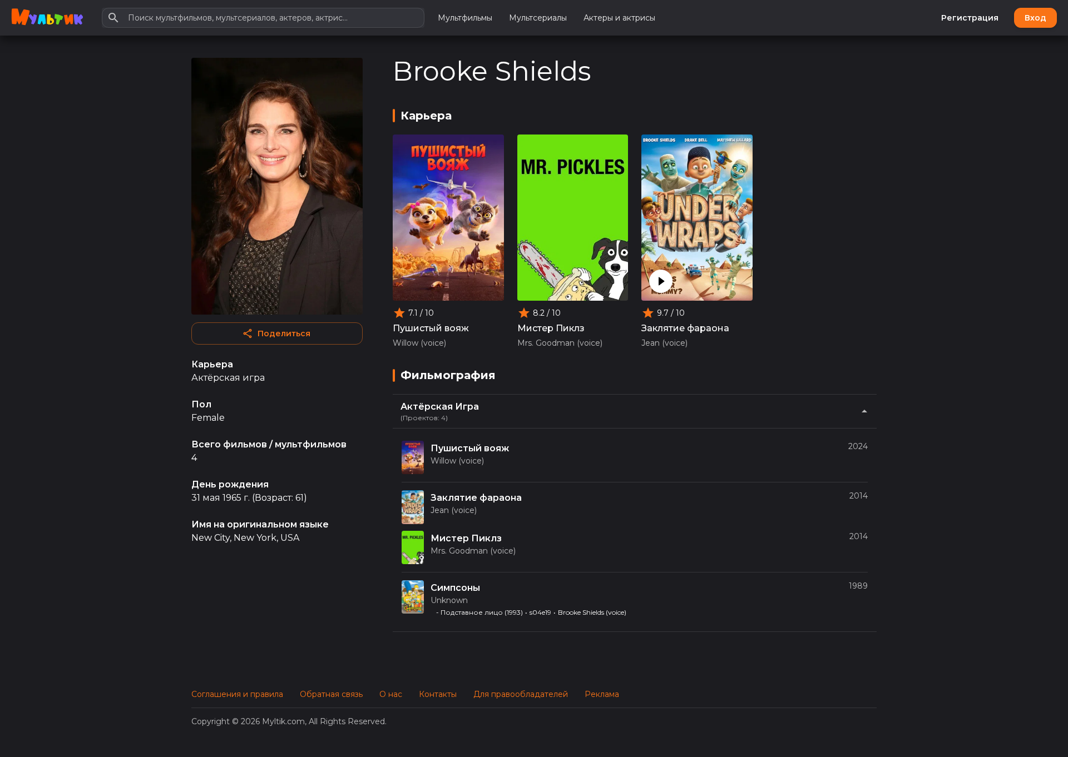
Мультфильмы (465, 18)
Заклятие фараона (685, 328)
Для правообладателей (520, 694)
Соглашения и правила (237, 694)
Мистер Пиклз (551, 328)
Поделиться (284, 333)
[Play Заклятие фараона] (661, 281)
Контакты (438, 694)
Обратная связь (331, 694)
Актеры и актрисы (619, 18)
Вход (1035, 18)
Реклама (602, 694)
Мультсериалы (538, 18)
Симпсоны (455, 587)
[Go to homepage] (47, 18)
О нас (390, 694)
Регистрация (969, 18)
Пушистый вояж (431, 328)
